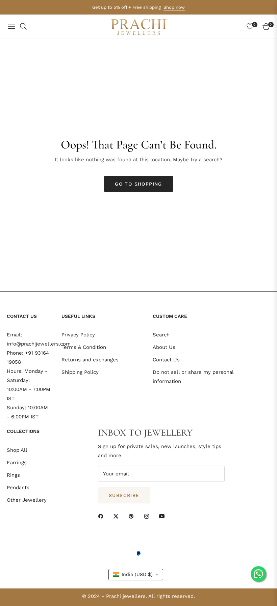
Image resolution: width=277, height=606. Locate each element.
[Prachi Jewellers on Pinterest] (132, 516)
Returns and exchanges (90, 360)
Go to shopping (138, 184)
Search (161, 335)
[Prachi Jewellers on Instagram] (148, 516)
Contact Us (166, 360)
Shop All (17, 450)
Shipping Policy (80, 372)
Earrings (17, 463)
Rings (13, 475)
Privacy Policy (78, 335)
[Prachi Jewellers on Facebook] (102, 516)
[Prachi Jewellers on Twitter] (117, 516)
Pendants (18, 488)
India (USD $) (137, 574)
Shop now (174, 7)
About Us (164, 347)
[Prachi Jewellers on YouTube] (163, 516)
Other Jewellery (27, 500)
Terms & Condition (83, 347)
